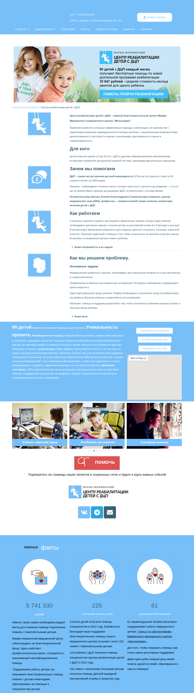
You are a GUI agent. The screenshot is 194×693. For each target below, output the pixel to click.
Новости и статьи (106, 29)
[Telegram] (97, 512)
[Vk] (84, 512)
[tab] (126, 247)
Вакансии (129, 29)
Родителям (68, 29)
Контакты (146, 29)
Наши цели (81, 316)
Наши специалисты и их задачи (93, 247)
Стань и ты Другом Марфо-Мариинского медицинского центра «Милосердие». (149, 636)
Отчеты (85, 29)
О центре (20, 29)
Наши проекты (43, 29)
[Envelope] (110, 512)
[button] (154, 17)
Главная (17, 107)
